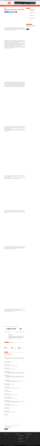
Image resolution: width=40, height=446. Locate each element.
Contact (20, 5)
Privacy (29, 445)
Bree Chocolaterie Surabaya (32, 12)
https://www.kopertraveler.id (10, 335)
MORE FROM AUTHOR (11, 342)
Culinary (17, 5)
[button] (35, 5)
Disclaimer (28, 445)
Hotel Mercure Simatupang (32, 15)
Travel (26, 438)
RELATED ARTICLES (6, 342)
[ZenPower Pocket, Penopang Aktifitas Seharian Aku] (27, 11)
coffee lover (7, 375)
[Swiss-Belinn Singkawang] (7, 345)
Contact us (35, 445)
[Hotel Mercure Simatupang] (27, 16)
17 (24, 10)
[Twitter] (35, 0)
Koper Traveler (6, 10)
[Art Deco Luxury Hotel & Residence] (16, 439)
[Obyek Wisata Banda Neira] (16, 436)
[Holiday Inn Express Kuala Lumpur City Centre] (21, 345)
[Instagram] (34, 0)
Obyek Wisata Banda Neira (21, 435)
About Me (8, 5)
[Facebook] (33, 0)
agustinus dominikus (8, 397)
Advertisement (32, 445)
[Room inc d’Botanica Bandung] (14, 345)
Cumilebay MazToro (8, 404)
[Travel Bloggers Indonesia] (27, 19)
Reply (6, 355)
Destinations (11, 5)
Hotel (14, 5)
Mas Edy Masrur (8, 353)
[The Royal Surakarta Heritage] (16, 442)
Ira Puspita (7, 390)
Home (5, 5)
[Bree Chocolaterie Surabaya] (27, 13)
